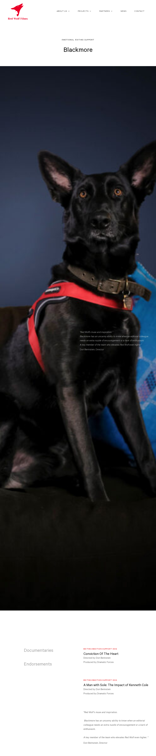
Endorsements (38, 664)
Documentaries (38, 651)
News (123, 11)
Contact (139, 11)
